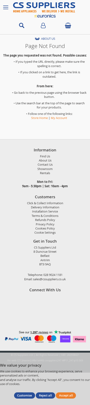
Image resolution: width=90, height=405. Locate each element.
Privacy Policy (45, 224)
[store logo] (49, 7)
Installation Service (45, 211)
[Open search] (21, 25)
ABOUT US (48, 39)
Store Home (39, 118)
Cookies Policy (45, 228)
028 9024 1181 (53, 275)
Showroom (45, 169)
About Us (45, 160)
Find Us (45, 156)
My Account (59, 118)
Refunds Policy (45, 220)
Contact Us (45, 165)
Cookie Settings (45, 233)
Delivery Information (45, 207)
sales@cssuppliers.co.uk (49, 279)
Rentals (45, 173)
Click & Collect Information (45, 203)
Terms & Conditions (45, 216)
